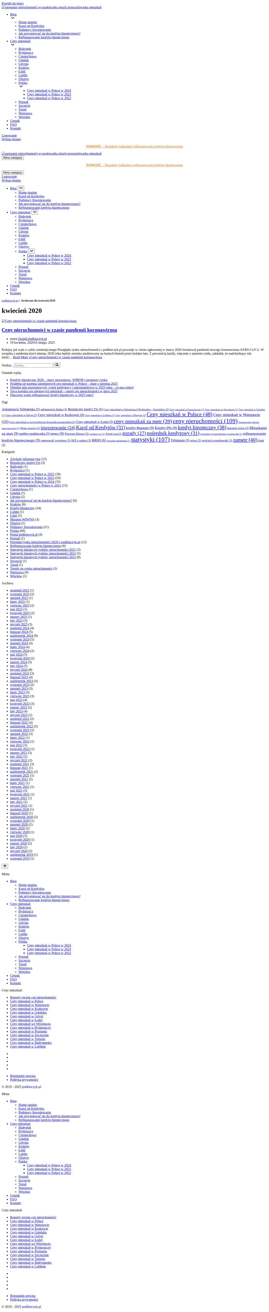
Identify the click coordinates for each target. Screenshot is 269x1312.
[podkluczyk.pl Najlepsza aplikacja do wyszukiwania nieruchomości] (52, 7)
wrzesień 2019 (19, 858)
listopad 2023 (19, 677)
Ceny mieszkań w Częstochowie (187, 410)
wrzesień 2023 (19, 685)
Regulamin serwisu (23, 1076)
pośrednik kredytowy (173, 433)
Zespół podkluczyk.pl (32, 339)
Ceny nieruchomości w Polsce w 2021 (35, 485)
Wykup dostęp (11, 139)
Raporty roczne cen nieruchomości (33, 997)
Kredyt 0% (166, 428)
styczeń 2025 (19, 624)
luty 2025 (16, 620)
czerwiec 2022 (19, 741)
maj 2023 (16, 700)
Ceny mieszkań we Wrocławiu (221, 410)
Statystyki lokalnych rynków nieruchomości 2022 (43, 553)
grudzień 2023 (19, 673)
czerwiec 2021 (19, 787)
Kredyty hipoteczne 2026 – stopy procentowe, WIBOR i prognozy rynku (58, 380)
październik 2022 (21, 726)
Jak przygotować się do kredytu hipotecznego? (49, 33)
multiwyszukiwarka (34, 433)
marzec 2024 (18, 662)
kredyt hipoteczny (202, 427)
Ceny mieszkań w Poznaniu (28, 1031)
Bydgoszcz (25, 52)
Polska (14, 531)
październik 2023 (21, 681)
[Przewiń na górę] (5, 866)
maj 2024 (16, 654)
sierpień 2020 (19, 824)
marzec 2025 (18, 617)
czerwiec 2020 (19, 832)
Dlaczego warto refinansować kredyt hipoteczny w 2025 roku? (52, 395)
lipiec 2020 (17, 828)
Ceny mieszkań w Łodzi (94, 422)
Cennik (15, 121)
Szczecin (24, 105)
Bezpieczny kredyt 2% (85, 409)
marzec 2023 (18, 707)
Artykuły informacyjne (25, 459)
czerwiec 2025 (19, 605)
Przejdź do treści (13, 3)
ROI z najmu (81, 440)
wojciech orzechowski (217, 440)
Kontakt (15, 128)
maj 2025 (16, 609)
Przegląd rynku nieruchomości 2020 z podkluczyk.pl (45, 542)
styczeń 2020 (19, 851)
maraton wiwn (238, 428)
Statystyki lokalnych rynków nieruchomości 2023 (43, 557)
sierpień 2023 (19, 688)
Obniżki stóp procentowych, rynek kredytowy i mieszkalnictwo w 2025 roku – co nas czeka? (72, 387)
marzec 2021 (18, 798)
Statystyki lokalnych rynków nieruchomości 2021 (43, 549)
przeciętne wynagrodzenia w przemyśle (221, 434)
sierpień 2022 (19, 734)
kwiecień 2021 (20, 794)
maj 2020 (16, 836)
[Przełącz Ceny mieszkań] (35, 212)
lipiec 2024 (17, 647)
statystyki (150, 439)
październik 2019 (21, 854)
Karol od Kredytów (31, 26)
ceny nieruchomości (205, 421)
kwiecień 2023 (20, 703)
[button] (139, 18)
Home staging (27, 22)
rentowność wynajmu (55, 440)
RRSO (99, 440)
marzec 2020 (18, 843)
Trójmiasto (180, 440)
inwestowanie (58, 427)
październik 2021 (21, 771)
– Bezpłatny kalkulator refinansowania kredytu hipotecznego (134, 146)
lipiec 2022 (17, 737)
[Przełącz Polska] (31, 251)
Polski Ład (114, 433)
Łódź (21, 71)
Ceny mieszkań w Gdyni (21, 415)
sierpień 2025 (19, 598)
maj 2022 (16, 745)
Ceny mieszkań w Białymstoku (30, 1042)
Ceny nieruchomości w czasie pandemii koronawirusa (59, 330)
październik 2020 (21, 817)
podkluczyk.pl (10, 300)
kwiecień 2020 (20, 839)
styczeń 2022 (19, 760)
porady (134, 433)
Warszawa (25, 113)
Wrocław (24, 117)
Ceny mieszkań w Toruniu (27, 1039)
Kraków (23, 67)
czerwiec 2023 (19, 696)
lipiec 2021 (17, 783)
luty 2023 (16, 711)
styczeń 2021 (19, 805)
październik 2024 (21, 635)
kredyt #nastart (140, 428)
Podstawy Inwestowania (34, 29)
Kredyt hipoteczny (22, 508)
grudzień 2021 (19, 764)
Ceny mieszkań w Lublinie (100, 415)
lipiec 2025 (17, 601)
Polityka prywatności (24, 1079)
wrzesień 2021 (19, 775)
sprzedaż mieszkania (118, 441)
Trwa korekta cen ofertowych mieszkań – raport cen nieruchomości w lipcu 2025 (63, 391)
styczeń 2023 (19, 715)
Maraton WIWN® (22, 519)
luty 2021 (16, 802)
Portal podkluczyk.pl (24, 534)
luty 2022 (16, 756)
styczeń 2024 (19, 669)
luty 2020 (16, 847)
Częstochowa (27, 56)
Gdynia (23, 64)
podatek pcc (97, 434)
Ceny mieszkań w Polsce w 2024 (49, 90)
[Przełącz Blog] (21, 188)
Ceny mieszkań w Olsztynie (131, 415)
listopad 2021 (19, 768)
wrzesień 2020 (19, 820)
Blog (13, 881)
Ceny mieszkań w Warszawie (29, 1005)
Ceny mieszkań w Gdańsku (28, 1012)
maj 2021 (16, 790)
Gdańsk (23, 60)
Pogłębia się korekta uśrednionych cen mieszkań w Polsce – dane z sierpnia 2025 (64, 383)
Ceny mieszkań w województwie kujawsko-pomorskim (42, 422)
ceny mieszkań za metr (143, 421)
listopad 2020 (19, 813)
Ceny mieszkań (20, 904)
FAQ (13, 124)
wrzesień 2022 (19, 730)
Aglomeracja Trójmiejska (21, 409)
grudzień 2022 (19, 719)
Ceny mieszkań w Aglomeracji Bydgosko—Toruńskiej (136, 409)
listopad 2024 (19, 632)
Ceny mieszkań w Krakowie (61, 415)
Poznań (23, 102)
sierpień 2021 (19, 779)
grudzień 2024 (19, 628)
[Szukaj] (57, 365)
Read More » (57, 357)
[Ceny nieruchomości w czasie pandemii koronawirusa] (39, 321)
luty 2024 (16, 666)
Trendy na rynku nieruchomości (31, 568)
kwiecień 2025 (20, 613)
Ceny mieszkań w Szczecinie (29, 1035)
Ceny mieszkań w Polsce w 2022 (49, 98)
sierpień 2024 (19, 643)
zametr (245, 440)
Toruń (22, 109)
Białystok (24, 49)
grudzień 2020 (19, 809)
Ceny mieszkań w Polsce (179, 414)
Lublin (22, 75)
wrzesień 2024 (19, 639)
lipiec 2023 (17, 692)
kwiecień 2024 (20, 658)
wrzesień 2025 (19, 594)
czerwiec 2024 (19, 651)
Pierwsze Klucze (77, 433)
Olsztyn (23, 79)
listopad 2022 (19, 722)
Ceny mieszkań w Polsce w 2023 (49, 94)
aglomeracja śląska (54, 409)
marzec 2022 (18, 753)
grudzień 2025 (19, 590)
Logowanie (9, 135)
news (57, 433)
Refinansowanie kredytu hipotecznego (43, 37)
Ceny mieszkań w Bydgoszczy (30, 1027)
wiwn (195, 440)
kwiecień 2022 (20, 749)
